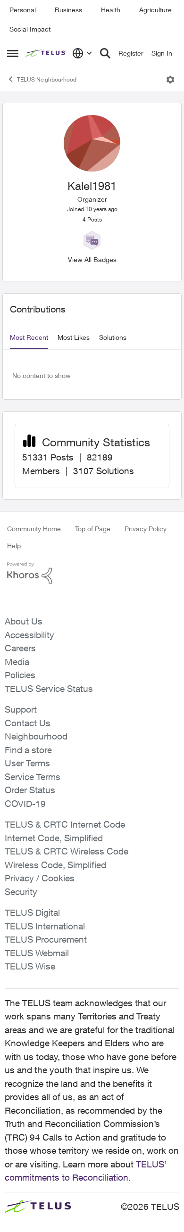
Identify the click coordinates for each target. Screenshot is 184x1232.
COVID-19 (25, 803)
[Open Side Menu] (12, 53)
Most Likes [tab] (74, 337)
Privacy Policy (146, 529)
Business (68, 10)
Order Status (30, 790)
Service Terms (32, 777)
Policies (20, 675)
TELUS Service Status (49, 688)
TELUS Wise (30, 966)
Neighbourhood (36, 736)
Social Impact (29, 29)
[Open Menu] (170, 79)
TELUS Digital (32, 912)
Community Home (34, 529)
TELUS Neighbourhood (46, 79)
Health (110, 10)
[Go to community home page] (46, 53)
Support (21, 709)
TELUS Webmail (37, 953)
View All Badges (92, 259)
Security (21, 892)
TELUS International (45, 926)
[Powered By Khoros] (92, 573)
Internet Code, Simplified (54, 838)
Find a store (28, 750)
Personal (22, 10)
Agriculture (155, 10)
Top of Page (92, 529)
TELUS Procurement (46, 939)
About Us (23, 621)
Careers (20, 648)
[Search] (105, 53)
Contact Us (27, 723)
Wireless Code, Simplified (55, 865)
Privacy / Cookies (40, 878)
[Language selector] (82, 53)
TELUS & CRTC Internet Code (65, 824)
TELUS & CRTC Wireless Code (66, 851)
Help (14, 546)
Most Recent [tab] (29, 337)
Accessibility (29, 635)
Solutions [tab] (112, 337)
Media (17, 662)
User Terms (27, 763)
